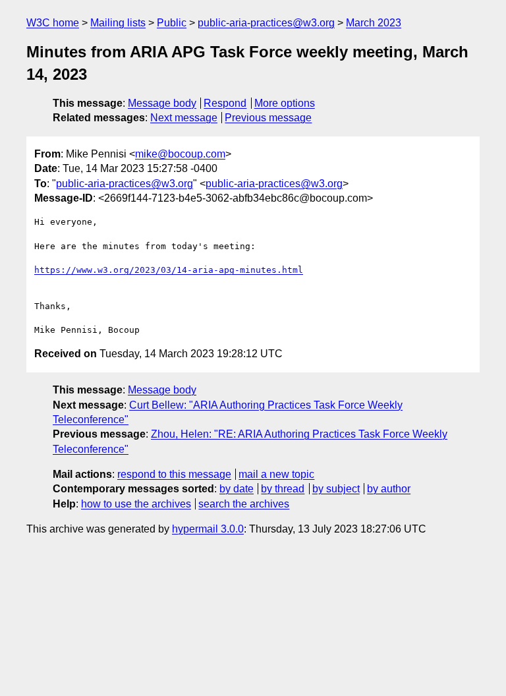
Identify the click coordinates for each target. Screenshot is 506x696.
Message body (162, 103)
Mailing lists (118, 22)
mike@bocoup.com (180, 154)
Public (171, 22)
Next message (183, 117)
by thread (282, 488)
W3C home (52, 22)
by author (388, 488)
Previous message (268, 117)
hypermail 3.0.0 (208, 529)
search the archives (243, 503)
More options (284, 103)
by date (236, 488)
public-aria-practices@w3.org (266, 22)
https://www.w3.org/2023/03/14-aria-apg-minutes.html (168, 270)
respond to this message (174, 474)
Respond (225, 103)
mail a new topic (276, 474)
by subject (336, 488)
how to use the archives (136, 503)
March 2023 (373, 22)
